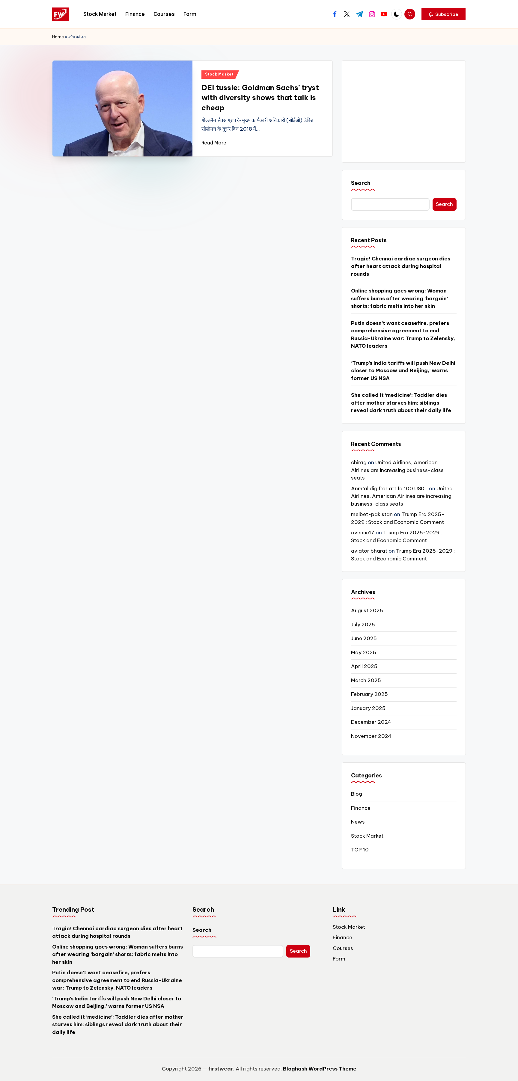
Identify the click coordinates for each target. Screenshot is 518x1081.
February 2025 (369, 694)
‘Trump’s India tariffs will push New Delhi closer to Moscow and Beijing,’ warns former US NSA (403, 371)
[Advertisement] (404, 111)
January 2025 (368, 708)
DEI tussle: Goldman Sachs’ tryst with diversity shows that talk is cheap (260, 97)
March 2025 (366, 680)
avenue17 (362, 532)
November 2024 (371, 736)
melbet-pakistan (372, 514)
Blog (356, 794)
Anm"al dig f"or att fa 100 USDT (389, 488)
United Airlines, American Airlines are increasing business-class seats (397, 470)
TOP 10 (360, 849)
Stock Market (219, 74)
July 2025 (363, 624)
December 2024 (371, 722)
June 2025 (364, 638)
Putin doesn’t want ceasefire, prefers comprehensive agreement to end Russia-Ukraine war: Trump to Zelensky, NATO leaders (403, 334)
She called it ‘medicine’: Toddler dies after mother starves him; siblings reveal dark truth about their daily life (401, 403)
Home (58, 37)
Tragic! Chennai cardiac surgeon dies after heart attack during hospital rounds (400, 266)
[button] (443, 14)
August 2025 (367, 610)
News (358, 821)
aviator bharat (369, 551)
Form (339, 958)
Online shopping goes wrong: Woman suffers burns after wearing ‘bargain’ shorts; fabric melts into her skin (399, 298)
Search (361, 183)
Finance (361, 808)
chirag (359, 462)
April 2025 (364, 666)
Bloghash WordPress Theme (319, 1068)
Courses (343, 948)
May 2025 (363, 652)
